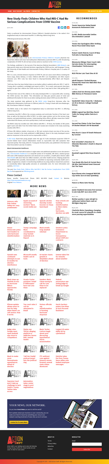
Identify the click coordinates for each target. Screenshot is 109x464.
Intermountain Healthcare (18, 153)
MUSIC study (42, 101)
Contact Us (58, 178)
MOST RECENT (17, 11)
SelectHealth (11, 158)
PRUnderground (29, 171)
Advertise (51, 446)
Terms (50, 441)
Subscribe (87, 449)
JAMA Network (61, 65)
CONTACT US (36, 11)
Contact (50, 449)
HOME (10, 11)
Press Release (17, 182)
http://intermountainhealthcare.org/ (19, 180)
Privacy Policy (52, 443)
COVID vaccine (57, 62)
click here (16, 166)
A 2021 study (11, 139)
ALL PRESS (27, 11)
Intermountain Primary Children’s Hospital (46, 58)
